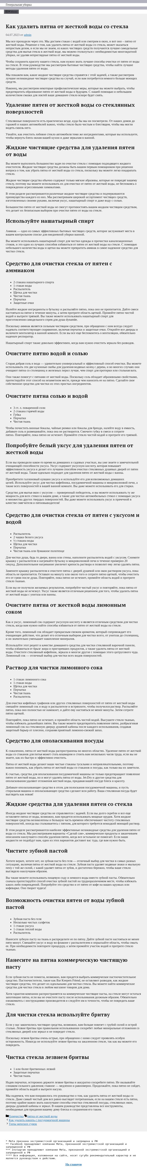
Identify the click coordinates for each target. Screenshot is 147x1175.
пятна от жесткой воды (42, 1116)
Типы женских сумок (23, 1124)
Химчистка (16, 1116)
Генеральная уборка (19, 4)
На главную (73, 1164)
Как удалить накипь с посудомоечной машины (39, 1120)
